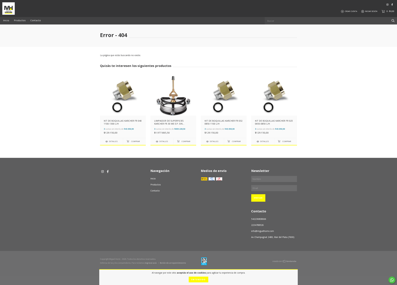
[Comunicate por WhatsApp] (391, 279)
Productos (20, 20)
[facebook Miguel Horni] (392, 4)
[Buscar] (393, 20)
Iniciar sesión (371, 11)
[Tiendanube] (284, 261)
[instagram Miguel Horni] (387, 4)
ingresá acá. (151, 263)
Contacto (35, 20)
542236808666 (258, 218)
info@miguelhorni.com (262, 231)
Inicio (6, 20)
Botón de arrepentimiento (173, 263)
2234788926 (257, 225)
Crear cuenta (351, 11)
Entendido (198, 279)
